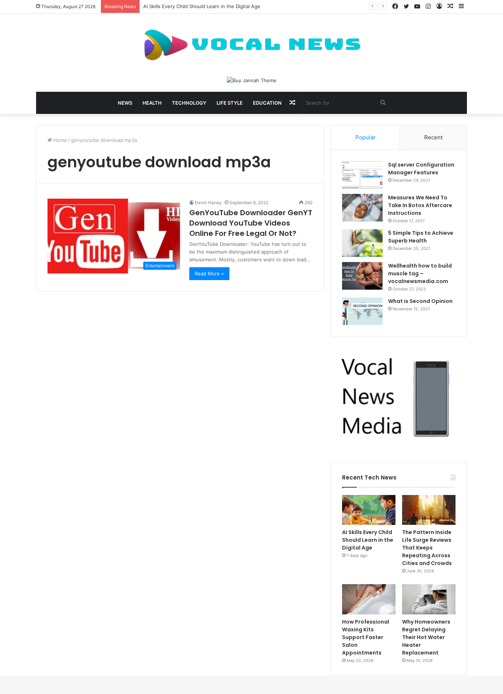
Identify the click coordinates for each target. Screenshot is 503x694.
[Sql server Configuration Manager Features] (362, 175)
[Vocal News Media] (251, 45)
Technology (189, 103)
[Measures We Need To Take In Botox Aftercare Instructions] (362, 208)
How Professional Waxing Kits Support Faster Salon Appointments (365, 637)
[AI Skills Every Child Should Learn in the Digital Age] (368, 510)
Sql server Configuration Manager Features (421, 168)
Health (152, 103)
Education (267, 103)
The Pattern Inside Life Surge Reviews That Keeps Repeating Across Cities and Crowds (427, 548)
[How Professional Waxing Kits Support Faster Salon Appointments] (368, 599)
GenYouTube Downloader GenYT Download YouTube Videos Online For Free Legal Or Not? (250, 222)
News (125, 103)
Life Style (230, 103)
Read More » (209, 273)
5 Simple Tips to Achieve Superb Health (420, 236)
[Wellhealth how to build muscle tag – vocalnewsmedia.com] (362, 276)
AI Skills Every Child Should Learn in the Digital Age (201, 6)
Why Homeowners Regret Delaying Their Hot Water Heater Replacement (426, 637)
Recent (433, 137)
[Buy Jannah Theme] (252, 80)
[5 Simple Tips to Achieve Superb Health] (362, 243)
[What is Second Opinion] (362, 311)
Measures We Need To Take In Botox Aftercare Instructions (420, 205)
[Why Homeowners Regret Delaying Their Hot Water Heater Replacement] (428, 599)
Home (59, 140)
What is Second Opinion (420, 301)
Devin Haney (208, 202)
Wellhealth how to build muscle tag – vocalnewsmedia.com (420, 273)
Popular (365, 137)
